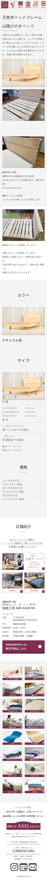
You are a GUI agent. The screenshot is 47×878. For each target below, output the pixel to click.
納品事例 (7, 816)
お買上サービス (34, 812)
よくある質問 (19, 816)
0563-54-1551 (19, 624)
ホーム (40, 816)
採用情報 (31, 816)
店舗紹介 (21, 812)
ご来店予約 (10, 812)
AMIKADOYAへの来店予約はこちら (16, 646)
